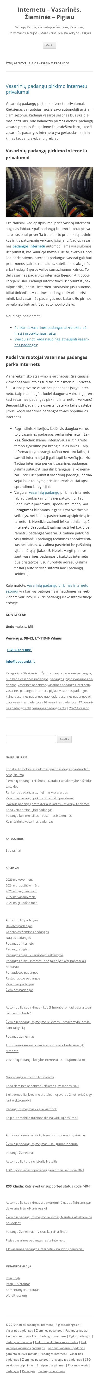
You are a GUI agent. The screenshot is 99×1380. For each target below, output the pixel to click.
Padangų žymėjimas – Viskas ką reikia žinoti (37, 1231)
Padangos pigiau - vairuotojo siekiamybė (34, 955)
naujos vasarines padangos (71, 673)
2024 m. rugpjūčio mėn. (22, 885)
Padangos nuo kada (19, 1342)
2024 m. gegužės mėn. (21, 891)
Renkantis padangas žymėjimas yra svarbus (37, 792)
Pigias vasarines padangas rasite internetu (36, 1240)
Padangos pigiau (17, 949)
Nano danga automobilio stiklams (30, 1077)
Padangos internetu (20, 943)
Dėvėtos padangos (19, 926)
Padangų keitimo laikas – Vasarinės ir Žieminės (39, 815)
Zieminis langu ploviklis (21, 1336)
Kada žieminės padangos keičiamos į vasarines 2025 (42, 1086)
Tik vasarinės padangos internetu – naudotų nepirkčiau (45, 1249)
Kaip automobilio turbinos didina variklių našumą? (42, 1118)
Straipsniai (30, 673)
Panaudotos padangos (22, 972)
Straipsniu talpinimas (51, 1365)
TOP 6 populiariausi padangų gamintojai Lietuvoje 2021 (45, 1170)
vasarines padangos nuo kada (36, 696)
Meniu (50, 45)
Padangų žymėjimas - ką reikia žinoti (31, 1109)
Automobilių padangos (22, 920)
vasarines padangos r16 (30, 702)
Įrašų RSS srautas (18, 1284)
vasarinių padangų (44, 492)
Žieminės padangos (19, 990)
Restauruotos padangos (23, 978)
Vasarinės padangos (20, 984)
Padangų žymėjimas (20, 1036)
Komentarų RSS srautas (22, 1289)
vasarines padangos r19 (49, 708)
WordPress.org (16, 1295)
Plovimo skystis (78, 1365)
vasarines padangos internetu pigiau (32, 690)
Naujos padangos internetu (34, 1325)
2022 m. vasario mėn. (21, 897)
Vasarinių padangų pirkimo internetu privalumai (46, 89)
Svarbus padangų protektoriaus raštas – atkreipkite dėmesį (48, 804)
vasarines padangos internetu (69, 685)
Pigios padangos (80, 1336)
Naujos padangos (18, 937)
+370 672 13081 (19, 650)
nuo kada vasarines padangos (27, 679)
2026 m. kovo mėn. (19, 879)
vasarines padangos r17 (65, 702)
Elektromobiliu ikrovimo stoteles (56, 1342)
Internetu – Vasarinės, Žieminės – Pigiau (49, 13)
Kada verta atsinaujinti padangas (29, 810)
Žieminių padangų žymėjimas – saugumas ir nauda (42, 1144)
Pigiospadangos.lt (67, 1325)
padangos (57, 679)
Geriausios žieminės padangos (27, 932)
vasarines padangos (32, 685)
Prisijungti (13, 1278)
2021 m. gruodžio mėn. (22, 903)
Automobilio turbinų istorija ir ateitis (31, 1161)
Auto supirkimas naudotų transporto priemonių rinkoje (45, 1135)
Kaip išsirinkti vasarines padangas (29, 821)
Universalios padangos (66, 1359)
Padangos (12, 1371)
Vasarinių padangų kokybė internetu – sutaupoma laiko (45, 1059)
